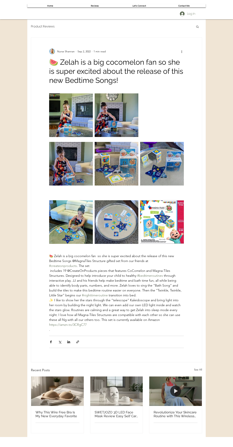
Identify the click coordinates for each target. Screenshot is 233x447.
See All (198, 369)
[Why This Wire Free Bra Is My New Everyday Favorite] (57, 391)
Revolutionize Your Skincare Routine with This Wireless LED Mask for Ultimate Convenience (175, 414)
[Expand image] (71, 115)
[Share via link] (77, 342)
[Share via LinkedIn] (68, 342)
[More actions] (181, 51)
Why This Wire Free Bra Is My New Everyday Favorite (56, 414)
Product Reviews (43, 27)
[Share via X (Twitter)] (60, 342)
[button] (197, 26)
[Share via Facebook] (51, 342)
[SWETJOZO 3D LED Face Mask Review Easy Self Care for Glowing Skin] (116, 391)
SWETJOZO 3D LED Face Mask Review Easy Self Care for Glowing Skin (116, 414)
